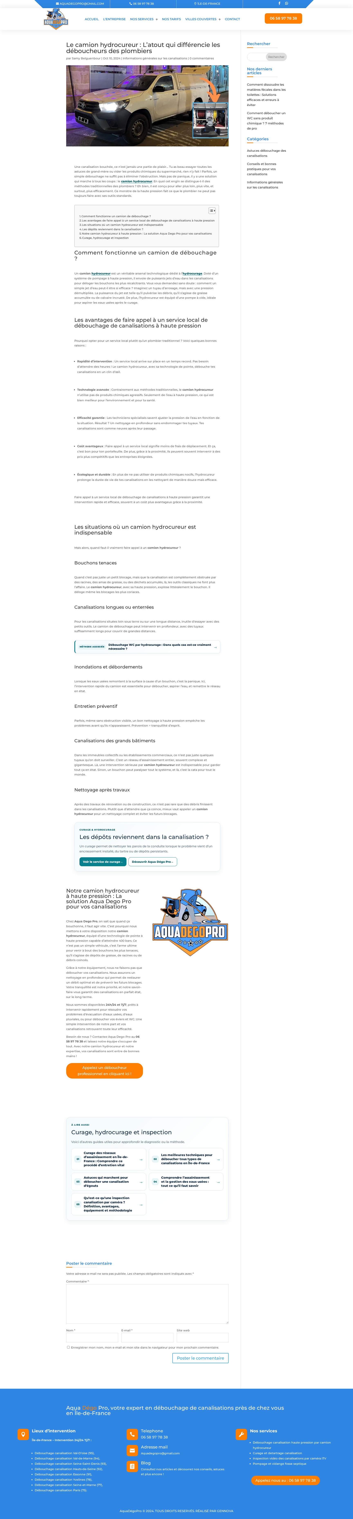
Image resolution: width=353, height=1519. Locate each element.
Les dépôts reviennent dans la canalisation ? (112, 229)
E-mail (127, 1330)
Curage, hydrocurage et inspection (105, 237)
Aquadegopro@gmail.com (82, 4)
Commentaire (77, 1281)
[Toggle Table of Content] (210, 210)
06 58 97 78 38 (143, 4)
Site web (183, 1330)
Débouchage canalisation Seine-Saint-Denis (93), (71, 1464)
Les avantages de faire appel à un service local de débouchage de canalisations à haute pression (148, 220)
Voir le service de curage (103, 862)
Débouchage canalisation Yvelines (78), (63, 1479)
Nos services (141, 19)
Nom (70, 1330)
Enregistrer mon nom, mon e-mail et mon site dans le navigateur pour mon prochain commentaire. (145, 1347)
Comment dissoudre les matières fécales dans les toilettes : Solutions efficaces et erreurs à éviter (266, 95)
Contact (232, 19)
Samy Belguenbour (86, 58)
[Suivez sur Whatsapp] (286, 3)
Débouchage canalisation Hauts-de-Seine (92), (69, 1469)
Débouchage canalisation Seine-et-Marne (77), (69, 1485)
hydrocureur (101, 273)
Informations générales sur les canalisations (155, 58)
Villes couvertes (200, 19)
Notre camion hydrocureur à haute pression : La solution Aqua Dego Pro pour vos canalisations (147, 233)
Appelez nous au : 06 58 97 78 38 (285, 1480)
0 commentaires (202, 58)
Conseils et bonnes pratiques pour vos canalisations (261, 169)
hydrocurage (192, 273)
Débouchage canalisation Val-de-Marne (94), (67, 1458)
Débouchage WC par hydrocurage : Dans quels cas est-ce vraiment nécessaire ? (159, 647)
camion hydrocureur (136, 181)
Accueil (92, 19)
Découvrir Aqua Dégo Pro (153, 862)
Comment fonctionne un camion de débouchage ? (116, 216)
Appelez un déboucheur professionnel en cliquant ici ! (104, 1070)
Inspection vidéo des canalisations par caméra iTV (289, 1458)
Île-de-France (209, 4)
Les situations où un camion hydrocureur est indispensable (122, 224)
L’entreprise (114, 19)
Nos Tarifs (171, 19)
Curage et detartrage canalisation (277, 1453)
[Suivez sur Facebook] (279, 3)
